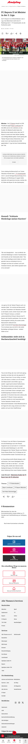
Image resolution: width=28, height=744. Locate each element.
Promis (3, 625)
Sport (7, 6)
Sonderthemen (17, 689)
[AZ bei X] (23, 703)
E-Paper (4, 692)
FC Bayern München (12, 6)
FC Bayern (12, 123)
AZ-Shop (16, 682)
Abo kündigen (5, 720)
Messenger (4, 641)
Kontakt (3, 695)
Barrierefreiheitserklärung (8, 717)
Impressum (4, 707)
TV (14, 612)
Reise (15, 619)
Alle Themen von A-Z (7, 634)
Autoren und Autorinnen (7, 679)
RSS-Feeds (4, 644)
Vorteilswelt (5, 657)
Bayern (3, 615)
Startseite (3, 6)
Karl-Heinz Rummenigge (19, 325)
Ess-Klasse (4, 654)
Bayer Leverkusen (16, 125)
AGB (3, 710)
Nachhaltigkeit (17, 622)
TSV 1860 (4, 622)
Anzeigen (14, 162)
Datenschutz (5, 713)
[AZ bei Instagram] (19, 703)
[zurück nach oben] (14, 733)
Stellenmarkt (17, 634)
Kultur (15, 615)
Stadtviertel (4, 612)
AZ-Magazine (17, 686)
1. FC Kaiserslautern (20, 173)
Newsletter (4, 637)
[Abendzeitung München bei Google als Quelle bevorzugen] (21, 33)
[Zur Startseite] (14, 3)
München (4, 609)
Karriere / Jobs (5, 682)
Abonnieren (4, 686)
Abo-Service (5, 689)
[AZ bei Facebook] (16, 703)
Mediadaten (17, 679)
